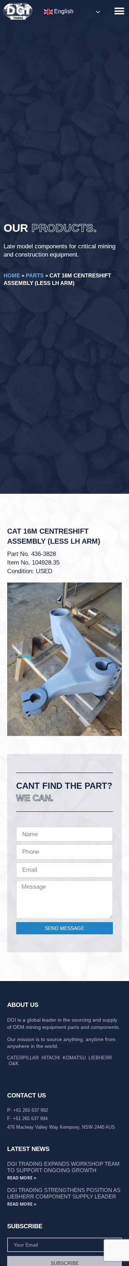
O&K (14, 1063)
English (63, 11)
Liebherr (100, 1057)
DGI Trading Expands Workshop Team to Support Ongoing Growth (63, 1167)
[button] (119, 11)
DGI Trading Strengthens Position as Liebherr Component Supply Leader (63, 1193)
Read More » (21, 1178)
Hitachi (51, 1057)
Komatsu (74, 1057)
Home (12, 275)
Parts (35, 275)
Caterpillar (23, 1057)
